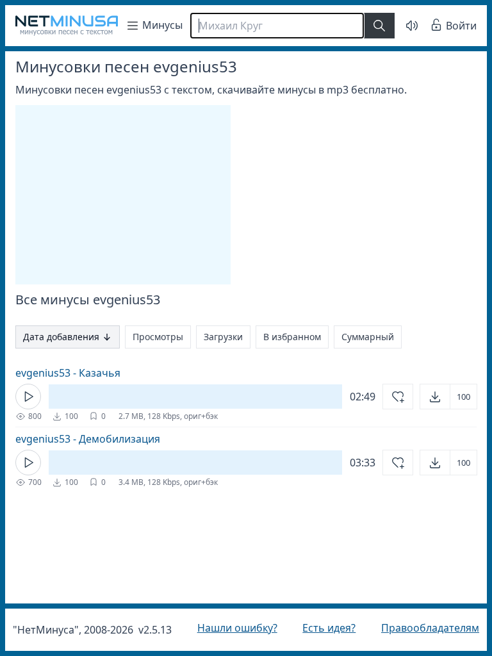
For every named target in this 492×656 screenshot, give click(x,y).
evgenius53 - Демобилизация (87, 438)
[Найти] (379, 25)
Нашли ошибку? (234, 627)
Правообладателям (421, 627)
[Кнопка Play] (28, 396)
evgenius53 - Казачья (67, 372)
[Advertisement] (123, 194)
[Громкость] (402, 25)
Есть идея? (322, 627)
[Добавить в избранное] (388, 396)
